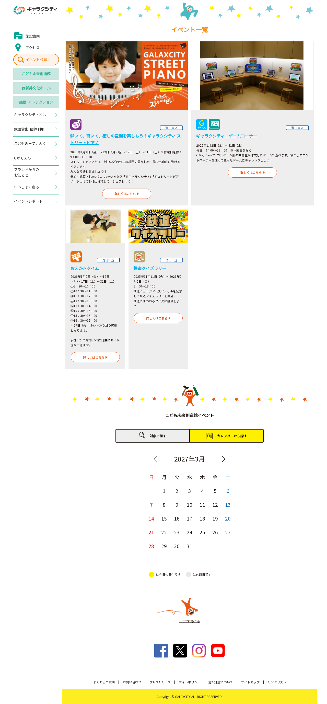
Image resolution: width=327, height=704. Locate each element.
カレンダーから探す (232, 435)
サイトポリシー (189, 682)
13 (228, 504)
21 (151, 532)
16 (177, 518)
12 (215, 504)
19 (215, 518)
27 (228, 532)
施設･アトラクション (36, 102)
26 (215, 532)
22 (164, 532)
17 (189, 518)
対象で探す (158, 435)
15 (164, 518)
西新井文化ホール (36, 87)
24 (189, 532)
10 (189, 504)
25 (202, 532)
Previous (156, 459)
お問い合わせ (132, 682)
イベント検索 (36, 59)
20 (228, 518)
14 (151, 518)
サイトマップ (250, 682)
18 (202, 518)
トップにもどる (189, 621)
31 (189, 546)
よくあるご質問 (104, 682)
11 (202, 504)
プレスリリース (160, 682)
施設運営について (220, 682)
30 (177, 546)
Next (223, 459)
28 (151, 546)
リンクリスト (277, 682)
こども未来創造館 (36, 73)
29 (164, 546)
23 (177, 532)
